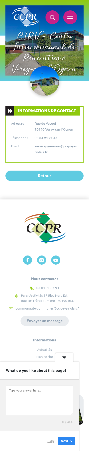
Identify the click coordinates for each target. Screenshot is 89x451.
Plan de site (44, 356)
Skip (50, 441)
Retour (44, 176)
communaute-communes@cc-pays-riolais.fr (48, 308)
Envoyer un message (45, 320)
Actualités (44, 349)
